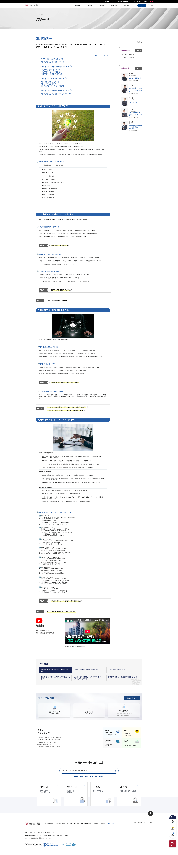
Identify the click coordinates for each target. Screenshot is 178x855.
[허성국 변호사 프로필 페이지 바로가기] (131, 126)
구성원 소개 (114, 5)
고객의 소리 (113, 1)
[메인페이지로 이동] (31, 5)
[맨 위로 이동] (150, 813)
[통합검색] (115, 771)
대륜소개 (77, 5)
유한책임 (76, 823)
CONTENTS (102, 56)
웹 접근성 (103, 823)
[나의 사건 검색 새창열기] (26, 845)
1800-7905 (125, 1)
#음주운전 (101, 776)
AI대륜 (151, 1)
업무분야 (102, 5)
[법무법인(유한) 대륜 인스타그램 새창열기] (40, 845)
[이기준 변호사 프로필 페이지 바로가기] (131, 101)
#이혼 (81, 776)
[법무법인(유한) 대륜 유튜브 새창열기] (36, 845)
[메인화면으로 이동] (36, 14)
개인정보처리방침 (60, 823)
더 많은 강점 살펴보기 (130, 698)
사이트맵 (96, 823)
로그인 (99, 1)
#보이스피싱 (93, 776)
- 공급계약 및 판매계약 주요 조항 (50, 70)
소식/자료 (126, 5)
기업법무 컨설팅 (137, 1)
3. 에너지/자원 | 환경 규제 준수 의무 (52, 78)
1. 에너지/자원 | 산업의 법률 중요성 (51, 59)
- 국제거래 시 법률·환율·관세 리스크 (51, 74)
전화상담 (172, 835)
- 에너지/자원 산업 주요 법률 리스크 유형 (53, 62)
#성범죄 (76, 776)
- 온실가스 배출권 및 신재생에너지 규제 (52, 86)
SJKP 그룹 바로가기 (139, 823)
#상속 (86, 776)
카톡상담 (172, 829)
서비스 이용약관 (49, 823)
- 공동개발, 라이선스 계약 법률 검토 (51, 72)
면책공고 (69, 823)
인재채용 (145, 1)
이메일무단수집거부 (86, 823)
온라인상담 (173, 824)
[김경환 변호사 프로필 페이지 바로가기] (131, 113)
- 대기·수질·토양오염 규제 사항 (50, 82)
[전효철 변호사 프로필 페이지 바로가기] (131, 77)
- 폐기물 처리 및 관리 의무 (48, 84)
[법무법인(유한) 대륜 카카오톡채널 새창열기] (33, 845)
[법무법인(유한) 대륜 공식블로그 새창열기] (29, 845)
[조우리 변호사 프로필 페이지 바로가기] (131, 89)
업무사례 (89, 5)
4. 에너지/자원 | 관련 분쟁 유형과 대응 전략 (54, 90)
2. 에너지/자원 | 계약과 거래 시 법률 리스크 (54, 67)
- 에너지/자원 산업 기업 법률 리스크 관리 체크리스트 (56, 94)
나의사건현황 (106, 1)
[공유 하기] (141, 42)
